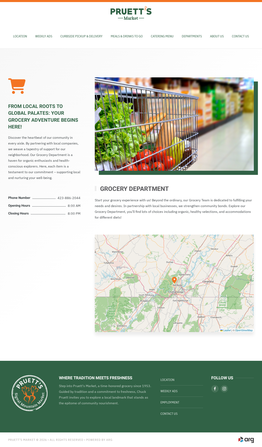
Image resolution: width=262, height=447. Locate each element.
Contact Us (240, 36)
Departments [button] (192, 36)
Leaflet (227, 330)
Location (20, 36)
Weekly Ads (168, 391)
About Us (217, 36)
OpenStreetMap (244, 330)
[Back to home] (131, 13)
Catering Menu (162, 36)
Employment (169, 402)
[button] (174, 280)
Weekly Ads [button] (43, 36)
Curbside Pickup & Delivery (81, 36)
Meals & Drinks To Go (127, 36)
